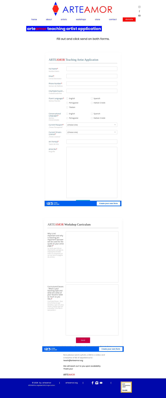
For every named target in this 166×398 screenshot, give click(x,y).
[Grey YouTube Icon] (139, 15)
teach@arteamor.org (73, 386)
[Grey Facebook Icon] (139, 11)
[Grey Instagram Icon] (139, 6)
